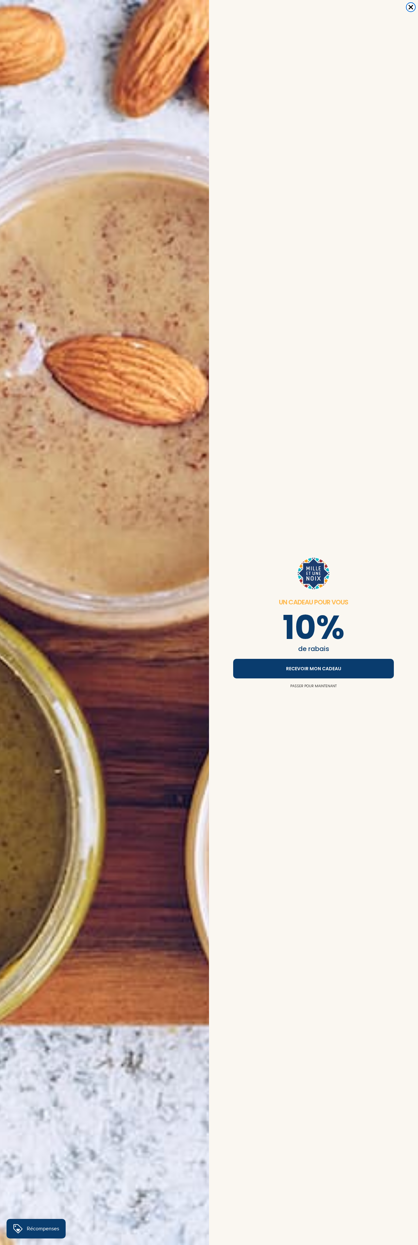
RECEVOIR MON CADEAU (313, 668)
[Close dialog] (410, 7)
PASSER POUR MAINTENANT (313, 686)
